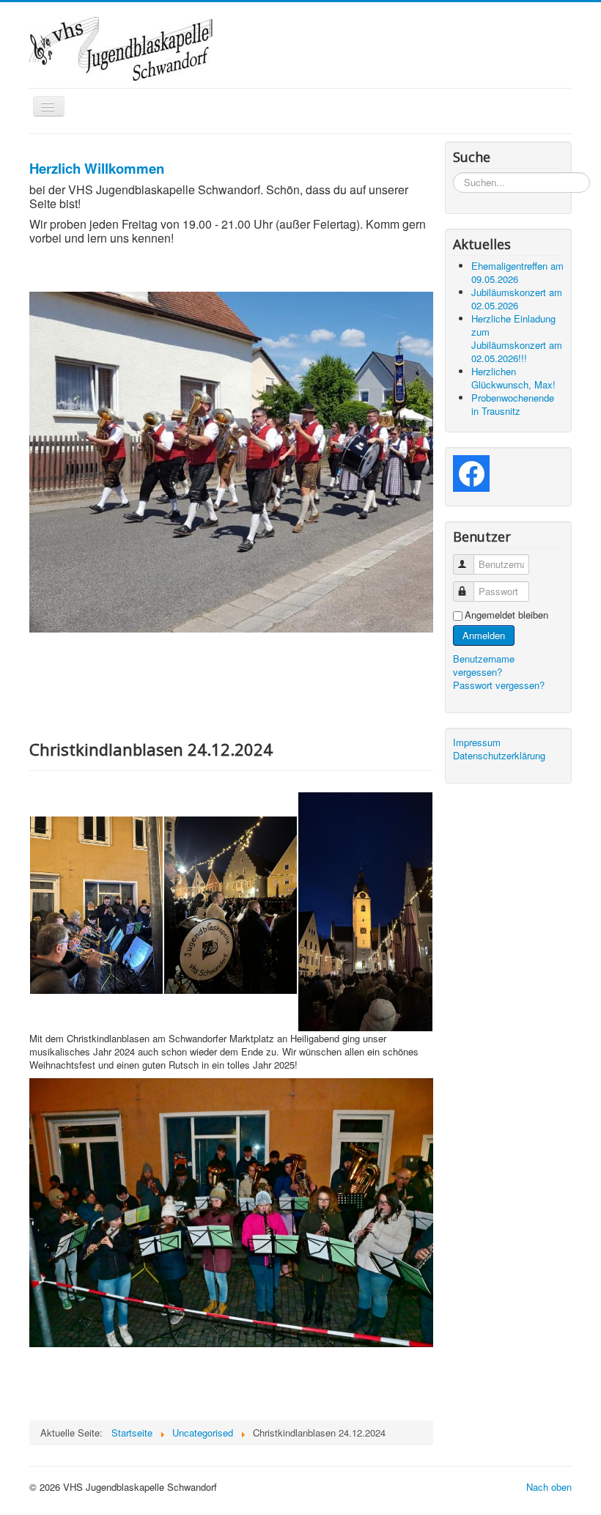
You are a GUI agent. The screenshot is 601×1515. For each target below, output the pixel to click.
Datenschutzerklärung (499, 755)
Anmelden (483, 635)
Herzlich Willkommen (96, 168)
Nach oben (549, 1487)
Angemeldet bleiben (506, 615)
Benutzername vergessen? (484, 665)
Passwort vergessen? (499, 685)
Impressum (477, 742)
